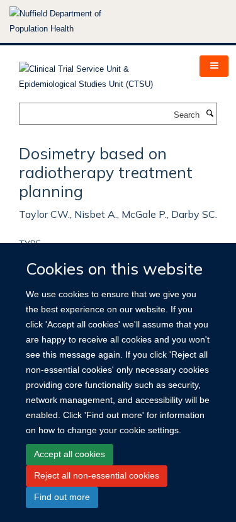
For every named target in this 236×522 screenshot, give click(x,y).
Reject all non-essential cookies (96, 475)
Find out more (62, 497)
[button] (213, 66)
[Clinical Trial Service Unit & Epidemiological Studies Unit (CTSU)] (100, 72)
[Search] (209, 114)
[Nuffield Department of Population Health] (72, 21)
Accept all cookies (69, 454)
